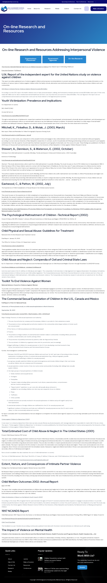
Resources (91, 2)
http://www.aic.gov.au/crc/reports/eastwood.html (17, 191)
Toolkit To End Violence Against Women (26, 281)
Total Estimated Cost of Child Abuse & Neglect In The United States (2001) (48, 431)
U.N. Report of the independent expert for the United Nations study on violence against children (51, 76)
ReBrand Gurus (60, 580)
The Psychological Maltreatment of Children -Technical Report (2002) (45, 215)
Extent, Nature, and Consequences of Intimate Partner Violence (41, 464)
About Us (37, 8)
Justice (66, 8)
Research (47, 8)
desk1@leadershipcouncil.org (10, 2)
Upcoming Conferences (68, 2)
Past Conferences (81, 2)
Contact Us (77, 8)
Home (29, 8)
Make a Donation (98, 9)
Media (57, 8)
